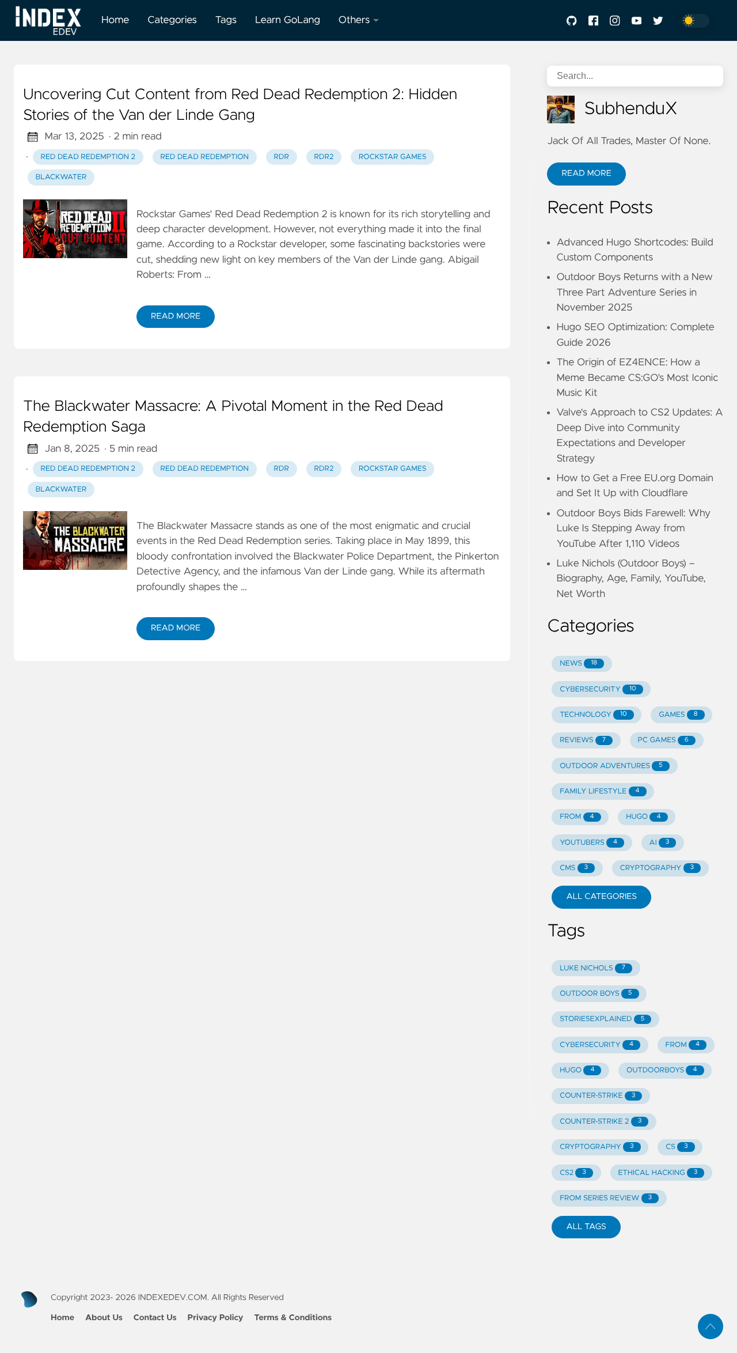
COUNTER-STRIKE (597, 1095)
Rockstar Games (393, 157)
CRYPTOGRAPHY (657, 868)
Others (354, 20)
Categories (172, 20)
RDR (281, 157)
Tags (226, 20)
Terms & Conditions (293, 1318)
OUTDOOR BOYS (596, 993)
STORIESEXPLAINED (602, 1019)
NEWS (578, 663)
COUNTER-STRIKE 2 (600, 1121)
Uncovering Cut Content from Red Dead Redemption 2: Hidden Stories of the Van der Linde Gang (240, 105)
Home (115, 20)
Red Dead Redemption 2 (88, 157)
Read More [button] (586, 173)
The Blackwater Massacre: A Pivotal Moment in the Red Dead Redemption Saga (233, 417)
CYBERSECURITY (598, 689)
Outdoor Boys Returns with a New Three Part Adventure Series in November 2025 (634, 292)
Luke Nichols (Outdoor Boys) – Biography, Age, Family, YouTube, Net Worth (630, 578)
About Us (104, 1318)
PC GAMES (663, 740)
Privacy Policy (215, 1318)
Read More (175, 316)
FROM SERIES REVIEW (606, 1198)
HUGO (643, 817)
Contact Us (155, 1318)
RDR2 (324, 157)
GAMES (678, 715)
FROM (577, 817)
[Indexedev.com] (53, 20)
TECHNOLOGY (593, 715)
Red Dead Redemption (205, 157)
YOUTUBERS (588, 842)
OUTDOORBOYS (661, 1070)
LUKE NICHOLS (592, 968)
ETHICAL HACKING (658, 1173)
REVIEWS (583, 740)
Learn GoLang (287, 20)
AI (659, 842)
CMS (574, 868)
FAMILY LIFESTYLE (599, 791)
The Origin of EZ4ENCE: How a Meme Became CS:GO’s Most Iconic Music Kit (637, 377)
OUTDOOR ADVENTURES (611, 766)
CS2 (573, 1173)
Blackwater (61, 177)
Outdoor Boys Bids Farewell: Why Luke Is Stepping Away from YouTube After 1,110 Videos (633, 528)
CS (676, 1147)
